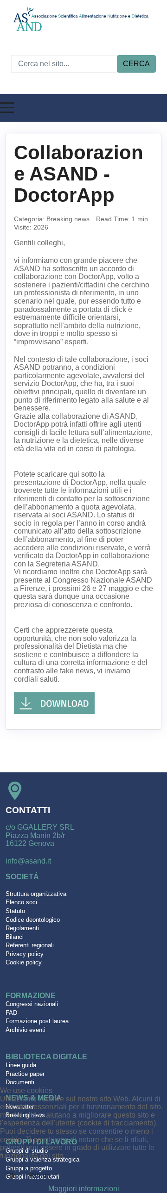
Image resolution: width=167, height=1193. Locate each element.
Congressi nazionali (32, 1003)
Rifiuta (40, 1176)
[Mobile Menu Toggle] (7, 108)
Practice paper (25, 1073)
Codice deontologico (33, 919)
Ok (10, 1176)
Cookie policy (24, 962)
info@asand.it (28, 861)
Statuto (15, 910)
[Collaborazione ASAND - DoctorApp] (54, 703)
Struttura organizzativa (36, 893)
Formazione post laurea (37, 1021)
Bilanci (15, 936)
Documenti (20, 1082)
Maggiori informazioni (83, 1189)
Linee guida (21, 1065)
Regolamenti (22, 928)
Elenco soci (21, 902)
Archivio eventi (25, 1029)
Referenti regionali (30, 945)
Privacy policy (25, 954)
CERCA (136, 64)
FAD (11, 1012)
